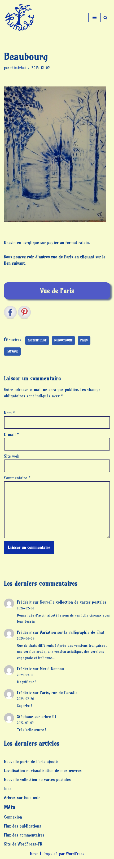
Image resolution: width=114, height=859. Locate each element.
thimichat (18, 68)
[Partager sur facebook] (10, 312)
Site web (11, 456)
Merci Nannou (52, 668)
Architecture (37, 340)
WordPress (75, 853)
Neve (34, 853)
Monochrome (63, 340)
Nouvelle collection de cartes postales (73, 602)
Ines (7, 788)
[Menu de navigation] (94, 17)
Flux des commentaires (24, 835)
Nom (9, 412)
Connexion (13, 817)
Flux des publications (22, 826)
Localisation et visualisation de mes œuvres (43, 770)
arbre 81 (48, 716)
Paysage (12, 351)
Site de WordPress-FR (23, 844)
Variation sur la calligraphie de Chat (72, 632)
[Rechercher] (105, 18)
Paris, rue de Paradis (58, 692)
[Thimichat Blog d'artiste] (20, 17)
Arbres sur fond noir (22, 797)
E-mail (11, 434)
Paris (84, 340)
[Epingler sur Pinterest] (24, 312)
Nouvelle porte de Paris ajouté (31, 761)
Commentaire (17, 477)
